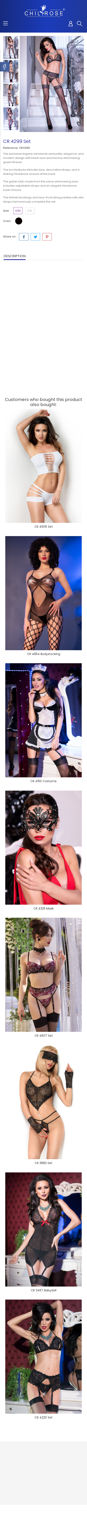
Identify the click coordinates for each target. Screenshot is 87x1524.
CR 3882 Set (43, 1163)
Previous (11, 33)
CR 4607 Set (43, 1036)
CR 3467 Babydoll (43, 1290)
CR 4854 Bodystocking (43, 654)
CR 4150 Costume (43, 781)
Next (11, 131)
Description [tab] (15, 256)
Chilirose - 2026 (14, 1512)
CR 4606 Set (43, 527)
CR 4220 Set (44, 1417)
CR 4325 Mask (43, 908)
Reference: (10, 148)
